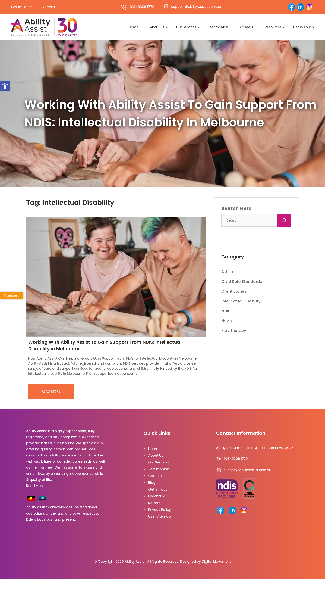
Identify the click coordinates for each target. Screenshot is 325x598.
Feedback (156, 496)
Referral (48, 7)
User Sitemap (159, 516)
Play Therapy (233, 330)
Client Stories (233, 291)
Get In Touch (22, 7)
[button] (5, 86)
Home (133, 27)
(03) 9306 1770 (142, 6)
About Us (157, 27)
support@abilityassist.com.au (196, 6)
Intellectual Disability (240, 301)
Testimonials (218, 27)
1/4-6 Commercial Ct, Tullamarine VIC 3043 (258, 448)
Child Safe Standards (241, 281)
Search (230, 208)
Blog (152, 482)
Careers (246, 27)
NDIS (225, 310)
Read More (51, 391)
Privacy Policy (159, 509)
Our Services (186, 27)
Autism (227, 271)
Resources (273, 27)
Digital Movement (216, 561)
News (226, 320)
